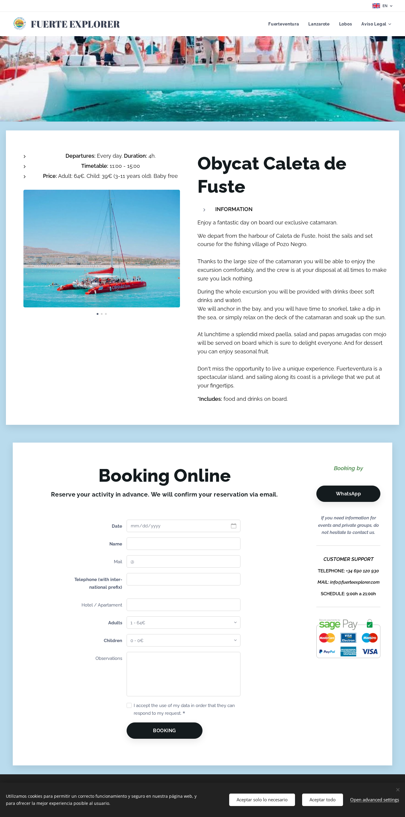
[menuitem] (285, 24)
